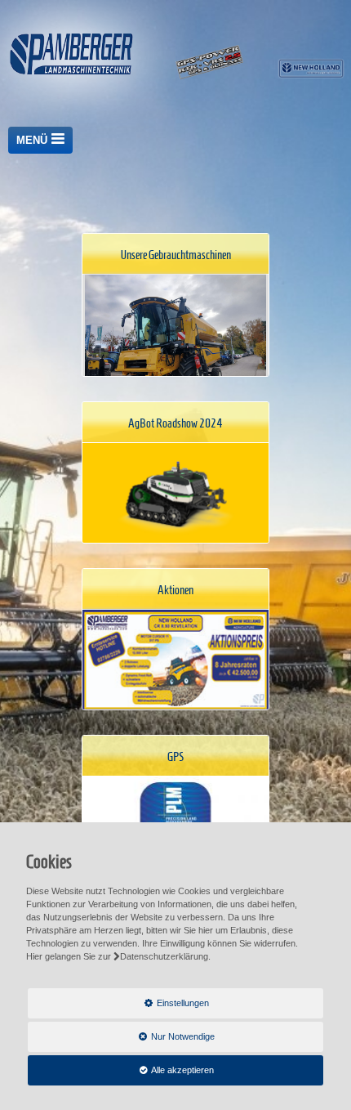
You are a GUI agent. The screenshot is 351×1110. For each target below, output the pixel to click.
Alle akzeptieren (121, 1070)
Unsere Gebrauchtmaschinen (176, 255)
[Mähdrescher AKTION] (175, 660)
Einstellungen (118, 1008)
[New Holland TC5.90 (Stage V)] (175, 343)
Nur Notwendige (121, 1041)
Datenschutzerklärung (164, 956)
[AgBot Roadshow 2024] (175, 493)
